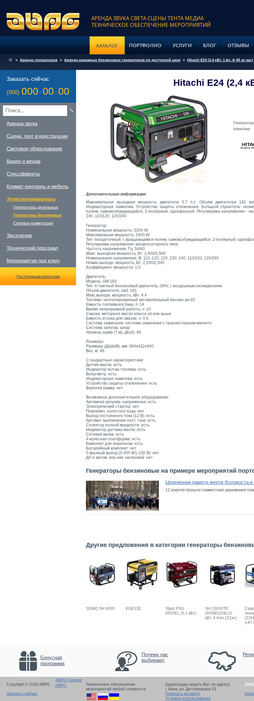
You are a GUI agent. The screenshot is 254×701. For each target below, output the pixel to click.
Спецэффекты (23, 174)
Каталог (107, 45)
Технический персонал (32, 248)
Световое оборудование (34, 148)
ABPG (43, 21)
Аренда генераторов (39, 60)
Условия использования (188, 698)
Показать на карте (182, 693)
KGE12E (133, 608)
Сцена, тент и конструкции (37, 136)
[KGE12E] (142, 589)
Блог (209, 45)
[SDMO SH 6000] (102, 589)
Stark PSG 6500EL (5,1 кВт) (180, 611)
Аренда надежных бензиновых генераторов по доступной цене (122, 60)
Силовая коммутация (33, 223)
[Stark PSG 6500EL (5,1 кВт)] (181, 589)
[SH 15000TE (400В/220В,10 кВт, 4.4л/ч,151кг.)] (221, 589)
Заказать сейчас (22, 693)
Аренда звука (22, 123)
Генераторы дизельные (35, 207)
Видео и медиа (23, 161)
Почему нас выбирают (155, 657)
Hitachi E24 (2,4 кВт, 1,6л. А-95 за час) (220, 60)
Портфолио (145, 45)
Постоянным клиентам (38, 276)
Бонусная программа (52, 660)
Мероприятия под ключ (33, 260)
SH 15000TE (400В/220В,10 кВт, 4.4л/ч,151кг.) (221, 613)
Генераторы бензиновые (37, 215)
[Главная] (10, 60)
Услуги (182, 45)
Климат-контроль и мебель (37, 186)
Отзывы (238, 45)
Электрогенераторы (31, 199)
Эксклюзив (19, 235)
